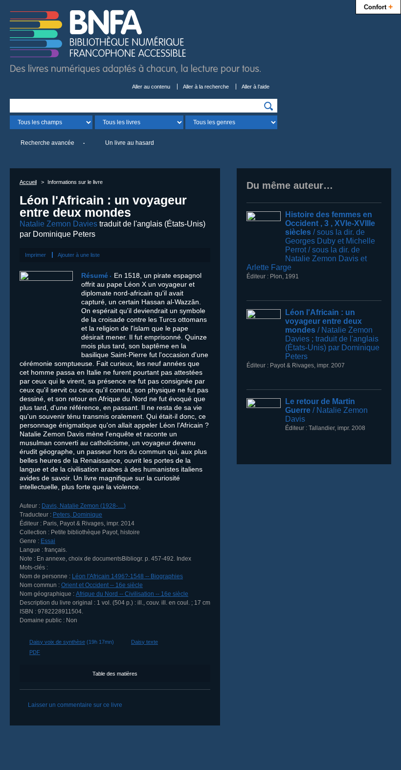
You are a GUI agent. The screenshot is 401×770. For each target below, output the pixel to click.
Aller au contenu (151, 87)
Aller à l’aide (255, 87)
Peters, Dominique (77, 514)
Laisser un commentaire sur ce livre (75, 705)
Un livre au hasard (129, 142)
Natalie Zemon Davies (58, 224)
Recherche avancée (47, 142)
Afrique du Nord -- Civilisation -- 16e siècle (132, 593)
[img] (268, 106)
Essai (48, 541)
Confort (378, 6)
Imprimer (35, 255)
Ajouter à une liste (79, 255)
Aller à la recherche (206, 87)
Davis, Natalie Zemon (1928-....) (84, 505)
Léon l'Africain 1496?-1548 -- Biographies (127, 576)
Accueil (28, 182)
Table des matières (114, 674)
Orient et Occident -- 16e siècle (102, 585)
